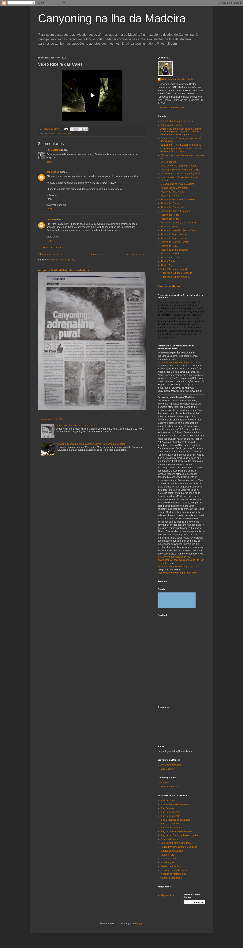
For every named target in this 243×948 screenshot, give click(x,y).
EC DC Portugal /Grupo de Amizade (178, 847)
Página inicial (95, 254)
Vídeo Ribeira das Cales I (61, 133)
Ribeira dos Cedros (170, 257)
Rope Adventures (169, 786)
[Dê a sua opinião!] (76, 129)
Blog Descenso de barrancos (175, 820)
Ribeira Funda (167, 261)
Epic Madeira (167, 768)
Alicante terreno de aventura (175, 804)
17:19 (49, 241)
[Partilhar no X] (79, 129)
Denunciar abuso (169, 286)
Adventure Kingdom (170, 765)
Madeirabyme (167, 862)
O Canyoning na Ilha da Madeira (177, 184)
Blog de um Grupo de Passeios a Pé (179, 835)
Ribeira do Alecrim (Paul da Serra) (178, 222)
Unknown (52, 219)
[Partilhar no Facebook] (83, 129)
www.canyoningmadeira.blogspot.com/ (177, 566)
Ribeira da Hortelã (169, 195)
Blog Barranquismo (170, 812)
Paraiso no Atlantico (170, 866)
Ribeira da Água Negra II (173, 191)
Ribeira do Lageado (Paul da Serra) (178, 230)
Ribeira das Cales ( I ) (171, 207)
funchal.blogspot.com (171, 878)
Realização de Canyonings (174, 188)
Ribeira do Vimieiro (170, 253)
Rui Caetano (53, 150)
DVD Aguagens (168, 162)
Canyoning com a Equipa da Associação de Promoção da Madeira (90, 444)
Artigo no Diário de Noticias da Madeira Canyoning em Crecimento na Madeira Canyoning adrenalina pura (180, 132)
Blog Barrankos (168, 808)
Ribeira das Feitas (169, 215)
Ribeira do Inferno (169, 226)
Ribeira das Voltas (169, 219)
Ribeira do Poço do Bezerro (174, 242)
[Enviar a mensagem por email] (72, 129)
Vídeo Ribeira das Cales (53, 419)
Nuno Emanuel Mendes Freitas (177, 79)
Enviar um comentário (54, 247)
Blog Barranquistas (170, 816)
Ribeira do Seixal (169, 246)
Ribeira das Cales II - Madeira (175, 211)
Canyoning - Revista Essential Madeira (180, 145)
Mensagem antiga (136, 254)
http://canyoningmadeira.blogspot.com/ (177, 362)
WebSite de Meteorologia (173, 874)
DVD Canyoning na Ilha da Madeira (178, 165)
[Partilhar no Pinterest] (86, 129)
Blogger (139, 923)
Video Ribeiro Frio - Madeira (175, 277)
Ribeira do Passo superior (173, 238)
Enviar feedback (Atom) (63, 259)
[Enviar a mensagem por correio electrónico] (65, 129)
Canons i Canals (169, 839)
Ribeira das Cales (169, 203)
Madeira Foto (167, 854)
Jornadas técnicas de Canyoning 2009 (180, 173)
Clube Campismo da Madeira (175, 843)
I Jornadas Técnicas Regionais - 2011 (179, 169)
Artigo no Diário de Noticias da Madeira (63, 270)
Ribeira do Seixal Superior (174, 249)
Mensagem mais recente (51, 254)
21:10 (49, 161)
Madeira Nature (168, 858)
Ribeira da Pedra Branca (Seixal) (177, 199)
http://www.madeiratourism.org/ (173, 556)
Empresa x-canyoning (171, 850)
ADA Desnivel (167, 800)
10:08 (49, 209)
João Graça (53, 172)
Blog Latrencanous (170, 823)
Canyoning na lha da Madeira (112, 18)
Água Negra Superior (171, 125)
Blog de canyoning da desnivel (176, 831)
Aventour (165, 782)
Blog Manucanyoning (171, 827)
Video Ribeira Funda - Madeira (176, 273)
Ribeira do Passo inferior (173, 234)
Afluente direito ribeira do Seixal (176, 121)
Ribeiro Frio (166, 265)
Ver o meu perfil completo (171, 107)
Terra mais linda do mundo (174, 870)
